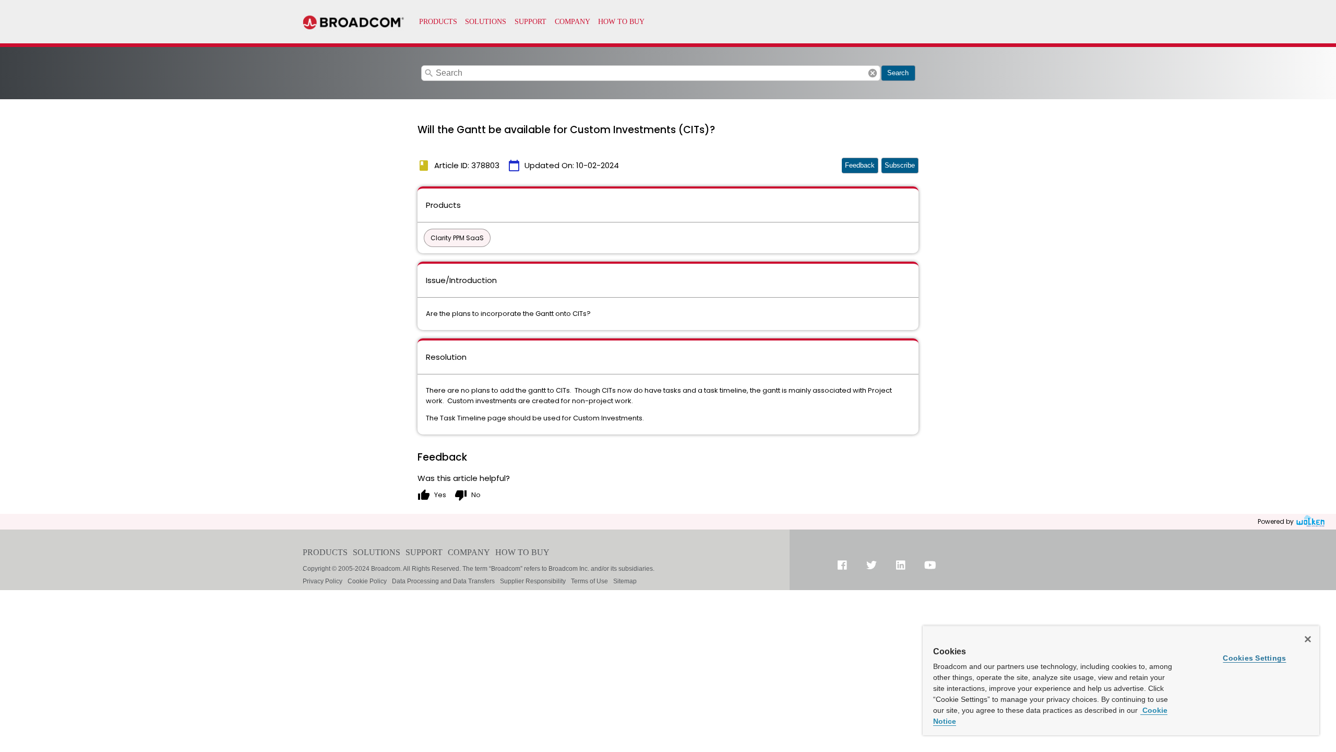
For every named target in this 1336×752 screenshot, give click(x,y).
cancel (872, 73)
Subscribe (900, 165)
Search (898, 73)
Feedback (860, 165)
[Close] (1308, 639)
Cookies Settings (1254, 658)
